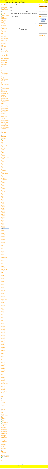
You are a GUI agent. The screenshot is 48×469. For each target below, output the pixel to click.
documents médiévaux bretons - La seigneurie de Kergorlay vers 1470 (5, 109)
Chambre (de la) (3, 206)
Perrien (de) (3, 365)
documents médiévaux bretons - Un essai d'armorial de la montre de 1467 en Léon (5, 122)
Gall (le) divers (3, 276)
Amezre (2, 143)
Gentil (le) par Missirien (4, 35)
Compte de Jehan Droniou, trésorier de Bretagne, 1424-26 (4, 53)
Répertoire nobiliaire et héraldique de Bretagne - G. (4, 433)
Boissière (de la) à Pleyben (4, 172)
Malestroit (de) (3, 350)
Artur (2, 146)
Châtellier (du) (3, 212)
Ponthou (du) (3, 371)
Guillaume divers (3, 297)
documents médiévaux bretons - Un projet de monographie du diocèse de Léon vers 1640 (5, 124)
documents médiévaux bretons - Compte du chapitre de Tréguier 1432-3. (5, 99)
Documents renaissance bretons (3, 133)
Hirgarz (2, 310)
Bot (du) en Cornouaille (4, 179)
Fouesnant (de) (3, 271)
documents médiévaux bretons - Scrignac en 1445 (5, 120)
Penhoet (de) (3, 362)
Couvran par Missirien (4, 30)
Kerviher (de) (3, 338)
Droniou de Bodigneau (4, 257)
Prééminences (5, 421)
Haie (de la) (3, 304)
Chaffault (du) (3, 205)
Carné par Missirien (4, 26)
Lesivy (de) (3, 346)
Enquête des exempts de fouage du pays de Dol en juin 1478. (5, 60)
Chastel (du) (3, 208)
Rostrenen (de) (3, 380)
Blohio (2, 164)
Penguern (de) (3, 361)
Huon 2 (2, 313)
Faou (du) (3, 262)
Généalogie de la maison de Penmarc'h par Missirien (4, 38)
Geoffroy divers (3, 280)
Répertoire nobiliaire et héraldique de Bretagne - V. (4, 449)
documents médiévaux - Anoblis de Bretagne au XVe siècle (5, 87)
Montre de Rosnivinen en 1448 (5, 71)
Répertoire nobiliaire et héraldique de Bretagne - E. (4, 431)
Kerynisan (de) (3, 340)
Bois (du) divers (3, 169)
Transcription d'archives (4, 451)
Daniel (2, 249)
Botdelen (3, 181)
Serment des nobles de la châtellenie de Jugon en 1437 (4, 86)
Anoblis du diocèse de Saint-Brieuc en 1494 (4, 51)
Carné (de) (3, 202)
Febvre (2, 263)
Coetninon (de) (3, 227)
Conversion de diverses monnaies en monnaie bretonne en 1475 (5, 58)
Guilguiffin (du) (3, 296)
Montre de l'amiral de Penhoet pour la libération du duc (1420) (4, 93)
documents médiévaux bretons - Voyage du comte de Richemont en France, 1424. (5, 126)
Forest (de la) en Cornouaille (5, 267)
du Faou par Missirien (4, 45)
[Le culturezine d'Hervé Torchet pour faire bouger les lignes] (8, 0)
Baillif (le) (3, 152)
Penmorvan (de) (3, 364)
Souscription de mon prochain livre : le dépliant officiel (4, 415)
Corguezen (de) (3, 239)
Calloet (2, 197)
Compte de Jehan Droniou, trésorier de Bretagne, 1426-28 (4, 54)
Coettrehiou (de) (3, 234)
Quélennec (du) (3, 377)
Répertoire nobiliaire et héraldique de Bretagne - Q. (4, 444)
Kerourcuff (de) (3, 335)
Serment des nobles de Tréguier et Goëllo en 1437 (5, 84)
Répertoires (4, 423)
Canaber (3, 199)
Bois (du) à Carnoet (4, 170)
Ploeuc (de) (3, 367)
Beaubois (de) (3, 155)
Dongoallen (3, 254)
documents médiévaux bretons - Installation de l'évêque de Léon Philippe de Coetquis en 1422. (5, 107)
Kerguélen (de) (3, 328)
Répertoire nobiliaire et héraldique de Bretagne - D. (4, 429)
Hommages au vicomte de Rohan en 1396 (4, 64)
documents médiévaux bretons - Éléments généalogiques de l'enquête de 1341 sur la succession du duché (5, 128)
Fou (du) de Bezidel (4, 268)
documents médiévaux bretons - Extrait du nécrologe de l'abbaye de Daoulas (5, 103)
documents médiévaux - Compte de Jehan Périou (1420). (5, 88)
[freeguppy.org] (20, 465)
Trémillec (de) (3, 389)
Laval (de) (3, 344)
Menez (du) (3, 353)
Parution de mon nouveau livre (5, 413)
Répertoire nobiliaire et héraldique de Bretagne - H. (4, 435)
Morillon (3, 356)
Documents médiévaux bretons (5, 90)
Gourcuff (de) (3, 286)
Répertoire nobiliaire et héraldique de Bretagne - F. (4, 432)
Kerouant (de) (3, 334)
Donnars (3, 255)
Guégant (3, 301)
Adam (2, 140)
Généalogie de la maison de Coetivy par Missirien (4, 37)
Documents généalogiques (3, 17)
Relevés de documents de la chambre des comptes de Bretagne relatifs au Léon (5, 80)
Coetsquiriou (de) (4, 232)
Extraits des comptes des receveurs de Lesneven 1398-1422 (5, 62)
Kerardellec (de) (3, 323)
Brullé (2, 190)
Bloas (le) (3, 163)
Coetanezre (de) (3, 215)
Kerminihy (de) (3, 332)
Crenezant (3, 246)
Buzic (2, 193)
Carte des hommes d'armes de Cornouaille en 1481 (4, 91)
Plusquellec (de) (3, 368)
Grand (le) (3, 289)
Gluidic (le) (3, 282)
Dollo (2, 253)
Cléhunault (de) (3, 214)
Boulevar (3, 184)
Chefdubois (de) (3, 209)
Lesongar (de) (3, 347)
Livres (4, 409)
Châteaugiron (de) (4, 211)
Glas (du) (3, 281)
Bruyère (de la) (3, 191)
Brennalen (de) (3, 188)
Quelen (2, 376)
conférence (3, 405)
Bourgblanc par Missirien (4, 23)
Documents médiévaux (6, 49)
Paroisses (4, 419)
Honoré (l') (3, 311)
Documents (4, 14)
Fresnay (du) (3, 273)
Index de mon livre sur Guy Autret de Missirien (4, 402)
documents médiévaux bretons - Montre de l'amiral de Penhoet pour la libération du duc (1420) (5, 115)
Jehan (2, 317)
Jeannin (2, 316)
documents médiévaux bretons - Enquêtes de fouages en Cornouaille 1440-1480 (5, 101)
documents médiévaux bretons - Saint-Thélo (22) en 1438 (5, 119)
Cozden (2, 244)
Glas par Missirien (4, 36)
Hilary (2, 308)
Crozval (2, 248)
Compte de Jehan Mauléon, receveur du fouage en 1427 (4, 55)
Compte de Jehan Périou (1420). (5, 92)
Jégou (2, 320)
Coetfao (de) (3, 218)
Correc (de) (3, 241)
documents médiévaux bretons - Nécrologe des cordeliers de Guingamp (5, 116)
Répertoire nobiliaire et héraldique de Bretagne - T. (4, 448)
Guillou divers (3, 298)
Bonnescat (3, 175)
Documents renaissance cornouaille (3, 136)
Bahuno (2, 151)
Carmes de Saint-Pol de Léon (5, 422)
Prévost (2, 373)
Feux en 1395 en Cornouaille (5, 63)
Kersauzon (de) (3, 337)
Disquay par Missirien (4, 31)
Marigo (2, 352)
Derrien (2, 250)
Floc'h (2, 265)
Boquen (2, 176)
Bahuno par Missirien (4, 20)
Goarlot (2, 283)
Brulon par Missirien (4, 25)
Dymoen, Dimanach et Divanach (5, 259)
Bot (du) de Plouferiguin (4, 178)
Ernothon (3, 260)
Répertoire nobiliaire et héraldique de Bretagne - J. (4, 436)
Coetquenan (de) (3, 229)
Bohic (2, 167)
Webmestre (7, 456)
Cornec (2, 240)
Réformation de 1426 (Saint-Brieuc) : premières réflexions (4, 397)
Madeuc (2, 349)
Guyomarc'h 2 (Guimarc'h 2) (5, 299)
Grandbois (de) (3, 290)
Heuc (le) (3, 307)
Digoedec (3, 252)
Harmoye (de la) (3, 305)
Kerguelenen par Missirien (4, 40)
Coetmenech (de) (3, 224)
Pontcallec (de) (3, 370)
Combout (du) (3, 236)
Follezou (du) (3, 266)
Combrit (4, 11)
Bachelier (3, 149)
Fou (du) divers (3, 270)
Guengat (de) (3, 292)
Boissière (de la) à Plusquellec (5, 173)
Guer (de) (3, 293)
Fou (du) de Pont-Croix (4, 269)
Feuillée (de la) (3, 264)
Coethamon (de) (3, 220)
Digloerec (3, 251)
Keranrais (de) (3, 322)
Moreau (2, 355)
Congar (2, 237)
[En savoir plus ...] (28, 465)
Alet (2, 142)
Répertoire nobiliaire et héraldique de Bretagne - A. (4, 424)
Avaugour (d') (3, 148)
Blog (4, 8)
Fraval (2, 272)
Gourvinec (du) (3, 288)
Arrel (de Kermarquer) (4, 145)
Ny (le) (2, 358)
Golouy (2, 285)
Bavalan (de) (3, 154)
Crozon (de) (3, 247)
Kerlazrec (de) (3, 329)
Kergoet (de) (3, 325)
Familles (4, 139)
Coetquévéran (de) (4, 231)
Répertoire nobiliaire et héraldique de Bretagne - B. (4, 427)
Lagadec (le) (3, 341)
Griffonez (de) (3, 291)
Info (3, 398)
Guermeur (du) (3, 294)
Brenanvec (3, 187)
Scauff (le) (3, 382)
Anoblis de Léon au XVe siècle (5, 50)
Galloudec (3, 277)
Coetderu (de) (3, 217)
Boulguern (3, 185)
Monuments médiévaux (3, 417)
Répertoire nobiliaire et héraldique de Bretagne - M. (4, 440)
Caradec (2, 200)
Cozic (2, 245)
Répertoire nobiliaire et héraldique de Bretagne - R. (4, 445)
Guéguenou (3, 302)
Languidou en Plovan (4, 418)
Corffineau (3, 238)
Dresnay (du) (3, 256)
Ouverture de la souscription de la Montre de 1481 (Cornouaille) (5, 410)
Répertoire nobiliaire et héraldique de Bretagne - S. (4, 446)
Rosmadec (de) (3, 379)
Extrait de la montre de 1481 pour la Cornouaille (4, 61)
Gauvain (3, 279)
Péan (2, 374)
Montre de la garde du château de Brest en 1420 (4, 72)
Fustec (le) (3, 275)
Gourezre (3, 287)
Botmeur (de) (3, 182)
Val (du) (3, 392)
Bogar (2, 166)
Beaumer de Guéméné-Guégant (5, 157)
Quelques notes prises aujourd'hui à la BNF (3, 452)
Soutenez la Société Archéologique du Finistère (4, 7)
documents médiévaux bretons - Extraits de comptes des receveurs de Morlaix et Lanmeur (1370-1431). (5, 105)
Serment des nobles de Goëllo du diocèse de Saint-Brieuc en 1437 (4, 82)
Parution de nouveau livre (4, 404)
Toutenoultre (3, 385)
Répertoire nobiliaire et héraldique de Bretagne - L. (4, 439)
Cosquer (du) (3, 242)
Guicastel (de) (3, 295)
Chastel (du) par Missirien (4, 28)
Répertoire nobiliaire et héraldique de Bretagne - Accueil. (5, 425)
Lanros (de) (3, 343)
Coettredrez (3, 233)
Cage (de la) (3, 196)
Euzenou (3, 261)
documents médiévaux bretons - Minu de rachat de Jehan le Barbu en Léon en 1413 (5, 113)
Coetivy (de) (3, 221)
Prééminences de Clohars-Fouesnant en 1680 (4, 48)
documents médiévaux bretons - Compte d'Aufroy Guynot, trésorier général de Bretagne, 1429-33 (5, 97)
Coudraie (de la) (3, 243)
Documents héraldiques (3, 47)
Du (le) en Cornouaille (4, 258)
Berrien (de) (3, 161)
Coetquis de (3, 230)
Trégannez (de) (3, 388)
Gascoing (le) (3, 278)
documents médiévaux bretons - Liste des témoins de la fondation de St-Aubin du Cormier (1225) (5, 111)
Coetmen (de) (3, 223)
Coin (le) (3, 235)
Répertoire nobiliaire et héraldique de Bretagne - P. (4, 443)
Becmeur (3, 158)
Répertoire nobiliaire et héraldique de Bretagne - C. (4, 428)
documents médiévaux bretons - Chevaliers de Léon (5, 95)
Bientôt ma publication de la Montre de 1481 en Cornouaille (4, 9)
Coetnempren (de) (4, 226)
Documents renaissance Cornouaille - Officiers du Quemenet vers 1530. (4, 138)
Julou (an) (3, 319)
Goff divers (3, 284)
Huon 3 (2, 314)
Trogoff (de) (3, 386)
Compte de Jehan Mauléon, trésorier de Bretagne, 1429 (4, 56)
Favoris (7, 457)
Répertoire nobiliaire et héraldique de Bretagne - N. (4, 441)
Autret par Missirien (4, 19)
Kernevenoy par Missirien (4, 41)
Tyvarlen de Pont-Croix (4, 391)
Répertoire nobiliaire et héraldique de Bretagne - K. (4, 437)
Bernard (2, 160)
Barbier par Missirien (4, 21)
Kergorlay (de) (3, 326)
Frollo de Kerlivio (4, 274)
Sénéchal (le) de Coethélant (5, 383)
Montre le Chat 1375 (4, 78)
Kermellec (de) (3, 331)
